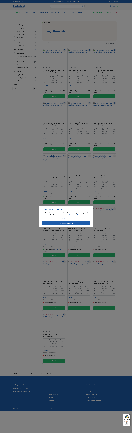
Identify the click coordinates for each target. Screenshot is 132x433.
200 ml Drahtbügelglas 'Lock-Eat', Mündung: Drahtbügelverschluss (103, 229)
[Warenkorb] (117, 6)
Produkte (17, 12)
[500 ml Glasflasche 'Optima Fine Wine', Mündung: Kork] (104, 268)
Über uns (51, 392)
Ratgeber (51, 397)
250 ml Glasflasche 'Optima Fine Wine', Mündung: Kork (79, 176)
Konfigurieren (66, 219)
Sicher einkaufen (53, 394)
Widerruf (49, 409)
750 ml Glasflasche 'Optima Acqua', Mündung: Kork (78, 229)
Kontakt (88, 389)
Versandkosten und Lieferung (93, 400)
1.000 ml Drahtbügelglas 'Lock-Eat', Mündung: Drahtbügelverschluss (104, 71)
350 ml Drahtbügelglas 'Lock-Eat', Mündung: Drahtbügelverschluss (53, 282)
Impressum (29, 409)
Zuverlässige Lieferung (19, 1)
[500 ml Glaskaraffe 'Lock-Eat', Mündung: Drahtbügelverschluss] (79, 110)
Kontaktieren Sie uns (115, 1)
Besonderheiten (18, 49)
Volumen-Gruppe (19, 25)
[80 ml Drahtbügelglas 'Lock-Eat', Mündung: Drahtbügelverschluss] (54, 110)
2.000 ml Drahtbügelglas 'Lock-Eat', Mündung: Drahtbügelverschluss (78, 282)
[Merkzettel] (110, 6)
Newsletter (89, 392)
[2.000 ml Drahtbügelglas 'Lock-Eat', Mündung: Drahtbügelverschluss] (79, 268)
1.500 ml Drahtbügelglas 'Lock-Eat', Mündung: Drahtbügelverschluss (53, 335)
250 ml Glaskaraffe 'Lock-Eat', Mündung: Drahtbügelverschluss (53, 229)
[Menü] (129, 415)
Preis (15, 84)
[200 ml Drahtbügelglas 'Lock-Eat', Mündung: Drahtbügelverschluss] (104, 215)
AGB (14, 409)
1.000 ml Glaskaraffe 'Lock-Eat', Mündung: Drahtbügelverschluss (54, 71)
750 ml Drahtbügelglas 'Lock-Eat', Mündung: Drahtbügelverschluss (103, 124)
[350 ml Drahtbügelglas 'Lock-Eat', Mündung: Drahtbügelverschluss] (54, 268)
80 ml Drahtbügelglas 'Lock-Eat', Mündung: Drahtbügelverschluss (54, 124)
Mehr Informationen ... (75, 215)
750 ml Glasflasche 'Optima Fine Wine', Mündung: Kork (104, 176)
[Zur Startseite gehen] (19, 6)
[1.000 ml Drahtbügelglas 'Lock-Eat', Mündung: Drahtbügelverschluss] (104, 57)
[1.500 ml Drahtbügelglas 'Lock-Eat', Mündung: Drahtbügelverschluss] (54, 321)
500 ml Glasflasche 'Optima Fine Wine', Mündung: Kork (104, 282)
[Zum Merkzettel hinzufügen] (64, 50)
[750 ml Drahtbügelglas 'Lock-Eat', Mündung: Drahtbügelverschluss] (104, 110)
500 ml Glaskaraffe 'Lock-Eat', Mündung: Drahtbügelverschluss (78, 124)
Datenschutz (20, 409)
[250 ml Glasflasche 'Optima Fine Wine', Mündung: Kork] (79, 162)
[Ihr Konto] (114, 6)
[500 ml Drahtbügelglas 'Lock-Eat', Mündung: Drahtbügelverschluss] (79, 57)
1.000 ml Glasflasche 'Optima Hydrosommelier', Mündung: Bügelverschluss (54, 176)
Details (54, 96)
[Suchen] (82, 6)
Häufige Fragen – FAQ (92, 394)
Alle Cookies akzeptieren (66, 223)
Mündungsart (18, 71)
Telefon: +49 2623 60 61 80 (20, 389)
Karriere (51, 389)
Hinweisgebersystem (39, 409)
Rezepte (51, 400)
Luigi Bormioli (47, 67)
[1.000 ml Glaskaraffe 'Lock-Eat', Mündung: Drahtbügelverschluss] (54, 57)
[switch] (126, 424)
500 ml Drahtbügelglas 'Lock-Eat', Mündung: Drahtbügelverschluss (78, 71)
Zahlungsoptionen (90, 397)
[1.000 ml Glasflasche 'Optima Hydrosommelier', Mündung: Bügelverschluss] (54, 162)
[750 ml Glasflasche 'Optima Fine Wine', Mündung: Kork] (104, 162)
